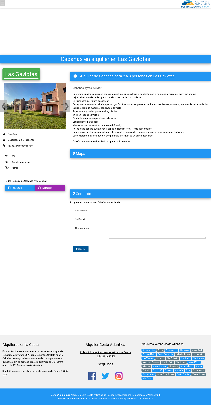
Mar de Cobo (198, 358)
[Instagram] (118, 375)
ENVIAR (82, 249)
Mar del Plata (167, 362)
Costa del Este (149, 354)
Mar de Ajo (185, 358)
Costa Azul (197, 350)
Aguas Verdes (149, 350)
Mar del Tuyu (194, 362)
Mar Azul (160, 358)
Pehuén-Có (157, 370)
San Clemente (148, 374)
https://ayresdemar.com (20, 145)
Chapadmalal (171, 350)
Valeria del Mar (198, 374)
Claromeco (184, 350)
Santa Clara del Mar (165, 374)
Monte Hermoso (159, 366)
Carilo (160, 350)
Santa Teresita (183, 374)
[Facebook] (92, 375)
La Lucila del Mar (183, 354)
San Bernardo (198, 370)
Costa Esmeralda (165, 354)
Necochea (173, 366)
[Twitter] (105, 375)
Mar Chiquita (172, 358)
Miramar (146, 366)
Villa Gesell (147, 378)
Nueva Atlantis (187, 366)
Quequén (179, 370)
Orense (199, 366)
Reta (188, 370)
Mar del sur (181, 362)
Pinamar (168, 370)
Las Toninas (148, 358)
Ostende (146, 370)
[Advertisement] (105, 23)
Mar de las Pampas (151, 362)
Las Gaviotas (21, 74)
